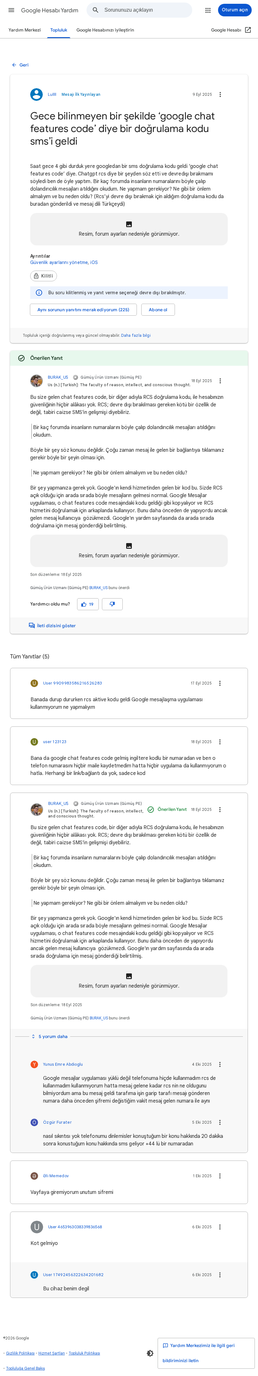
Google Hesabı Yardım (49, 10)
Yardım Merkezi (24, 30)
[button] (11, 10)
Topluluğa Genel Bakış (25, 1368)
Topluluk (58, 30)
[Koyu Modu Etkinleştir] (150, 1353)
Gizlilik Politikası (20, 1353)
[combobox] (148, 10)
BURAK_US (98, 587)
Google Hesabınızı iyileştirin (105, 30)
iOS (94, 262)
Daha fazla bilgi (136, 335)
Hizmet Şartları (51, 1353)
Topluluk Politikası (84, 1353)
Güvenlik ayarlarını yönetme (59, 262)
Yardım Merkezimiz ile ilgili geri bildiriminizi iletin (199, 1353)
